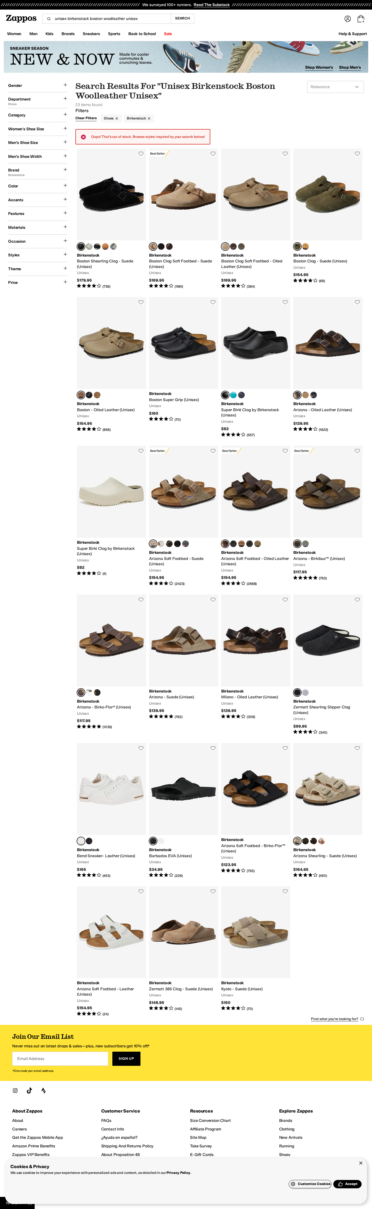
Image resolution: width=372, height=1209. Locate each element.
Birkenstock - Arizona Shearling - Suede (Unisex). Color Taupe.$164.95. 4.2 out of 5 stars (327, 810)
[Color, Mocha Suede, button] (169, 246)
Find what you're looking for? (334, 1019)
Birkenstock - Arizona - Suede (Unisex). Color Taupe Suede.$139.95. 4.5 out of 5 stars (183, 665)
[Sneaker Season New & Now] (186, 57)
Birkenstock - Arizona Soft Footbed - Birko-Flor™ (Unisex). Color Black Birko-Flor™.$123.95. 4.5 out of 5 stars (255, 810)
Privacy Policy (178, 1173)
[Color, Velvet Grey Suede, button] (185, 544)
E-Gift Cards (202, 1154)
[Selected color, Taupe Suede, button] (153, 246)
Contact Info (112, 1129)
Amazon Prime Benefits (33, 1146)
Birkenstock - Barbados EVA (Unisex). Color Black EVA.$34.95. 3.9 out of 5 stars (183, 810)
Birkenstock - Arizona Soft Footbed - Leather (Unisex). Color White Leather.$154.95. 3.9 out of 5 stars (111, 951)
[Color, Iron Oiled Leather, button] (241, 246)
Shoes (109, 118)
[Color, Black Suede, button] (161, 246)
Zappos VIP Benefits (31, 1154)
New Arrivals (290, 1137)
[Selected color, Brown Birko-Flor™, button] (81, 692)
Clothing (287, 1129)
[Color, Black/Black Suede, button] (313, 841)
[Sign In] (348, 19)
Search (182, 18)
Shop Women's (319, 67)
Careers (19, 1129)
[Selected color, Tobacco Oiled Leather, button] (225, 246)
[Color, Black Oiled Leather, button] (89, 395)
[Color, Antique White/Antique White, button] (89, 246)
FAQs (106, 1120)
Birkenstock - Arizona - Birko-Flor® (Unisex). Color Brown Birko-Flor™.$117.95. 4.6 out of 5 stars (111, 665)
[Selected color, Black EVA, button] (153, 841)
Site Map (198, 1137)
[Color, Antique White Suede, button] (161, 544)
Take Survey (201, 1146)
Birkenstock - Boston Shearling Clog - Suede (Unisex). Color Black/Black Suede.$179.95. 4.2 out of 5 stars (111, 219)
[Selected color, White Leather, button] (81, 841)
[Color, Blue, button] (241, 395)
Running (286, 1146)
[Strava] (43, 1090)
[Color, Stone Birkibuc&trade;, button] (305, 544)
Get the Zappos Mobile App (37, 1137)
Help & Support (353, 33)
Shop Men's (350, 67)
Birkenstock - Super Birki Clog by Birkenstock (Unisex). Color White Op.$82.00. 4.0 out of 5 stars (111, 516)
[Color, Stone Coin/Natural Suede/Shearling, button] (113, 246)
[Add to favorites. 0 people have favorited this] (141, 154)
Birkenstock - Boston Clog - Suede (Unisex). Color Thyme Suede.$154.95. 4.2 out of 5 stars (327, 219)
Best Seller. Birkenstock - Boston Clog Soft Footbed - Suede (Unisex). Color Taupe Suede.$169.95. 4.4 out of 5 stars (183, 219)
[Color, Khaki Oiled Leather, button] (258, 544)
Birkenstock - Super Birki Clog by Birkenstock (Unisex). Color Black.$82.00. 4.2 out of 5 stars (255, 367)
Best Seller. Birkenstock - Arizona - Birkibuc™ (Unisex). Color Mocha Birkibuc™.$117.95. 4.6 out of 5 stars (327, 516)
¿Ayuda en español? (119, 1137)
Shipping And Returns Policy (127, 1146)
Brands (285, 1120)
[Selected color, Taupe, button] (297, 841)
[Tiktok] (29, 1090)
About (17, 1120)
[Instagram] (15, 1090)
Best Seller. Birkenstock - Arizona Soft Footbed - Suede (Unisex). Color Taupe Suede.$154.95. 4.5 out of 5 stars (183, 516)
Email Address (30, 1058)
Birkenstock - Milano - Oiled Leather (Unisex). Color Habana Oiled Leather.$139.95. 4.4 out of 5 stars (255, 665)
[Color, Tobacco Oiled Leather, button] (305, 395)
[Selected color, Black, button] (225, 395)
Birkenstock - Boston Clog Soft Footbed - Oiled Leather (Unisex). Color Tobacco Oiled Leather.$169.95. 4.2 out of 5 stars (255, 219)
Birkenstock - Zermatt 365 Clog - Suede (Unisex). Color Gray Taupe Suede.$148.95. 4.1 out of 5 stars (183, 951)
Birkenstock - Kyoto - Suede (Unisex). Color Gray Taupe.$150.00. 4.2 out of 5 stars (255, 951)
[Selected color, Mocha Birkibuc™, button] (297, 544)
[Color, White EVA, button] (161, 841)
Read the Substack (212, 4)
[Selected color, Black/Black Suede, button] (81, 246)
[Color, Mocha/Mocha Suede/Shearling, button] (305, 841)
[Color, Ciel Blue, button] (233, 395)
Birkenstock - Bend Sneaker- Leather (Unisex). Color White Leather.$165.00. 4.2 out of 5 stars (111, 810)
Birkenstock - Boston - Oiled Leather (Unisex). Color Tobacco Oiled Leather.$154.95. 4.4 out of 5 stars (111, 367)
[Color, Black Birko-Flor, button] (97, 692)
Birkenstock (136, 118)
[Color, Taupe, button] (97, 246)
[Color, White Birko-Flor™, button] (89, 692)
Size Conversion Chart (210, 1120)
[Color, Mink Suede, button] (105, 246)
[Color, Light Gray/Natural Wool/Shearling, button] (305, 692)
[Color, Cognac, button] (97, 395)
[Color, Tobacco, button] (241, 544)
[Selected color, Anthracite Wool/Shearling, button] (297, 692)
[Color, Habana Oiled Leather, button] (233, 246)
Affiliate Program (205, 1129)
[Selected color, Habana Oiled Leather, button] (297, 395)
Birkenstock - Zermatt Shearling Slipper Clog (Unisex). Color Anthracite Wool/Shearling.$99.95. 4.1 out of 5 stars (327, 665)
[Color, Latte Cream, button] (305, 246)
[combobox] (107, 19)
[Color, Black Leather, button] (89, 841)
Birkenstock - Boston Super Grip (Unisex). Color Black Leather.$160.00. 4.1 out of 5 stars (183, 367)
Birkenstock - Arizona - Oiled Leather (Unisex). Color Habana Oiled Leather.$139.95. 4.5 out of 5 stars (327, 367)
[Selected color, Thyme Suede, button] (297, 246)
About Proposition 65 (120, 1154)
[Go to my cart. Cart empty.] (361, 19)
